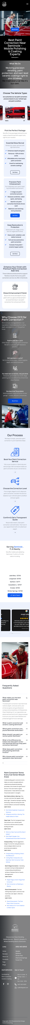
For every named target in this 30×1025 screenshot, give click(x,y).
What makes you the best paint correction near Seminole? (11, 699)
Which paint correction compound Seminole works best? (12, 729)
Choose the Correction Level (15, 488)
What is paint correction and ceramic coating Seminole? (12, 723)
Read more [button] (15, 628)
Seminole (18, 546)
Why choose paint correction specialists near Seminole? (12, 757)
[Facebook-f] (4, 984)
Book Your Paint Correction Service (15, 460)
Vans (6, 120)
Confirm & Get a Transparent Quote (15, 519)
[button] (27, 4)
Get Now (15, 172)
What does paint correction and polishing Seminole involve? (12, 750)
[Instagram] (8, 984)
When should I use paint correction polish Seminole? (12, 735)
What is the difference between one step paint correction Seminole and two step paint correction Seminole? (14, 742)
